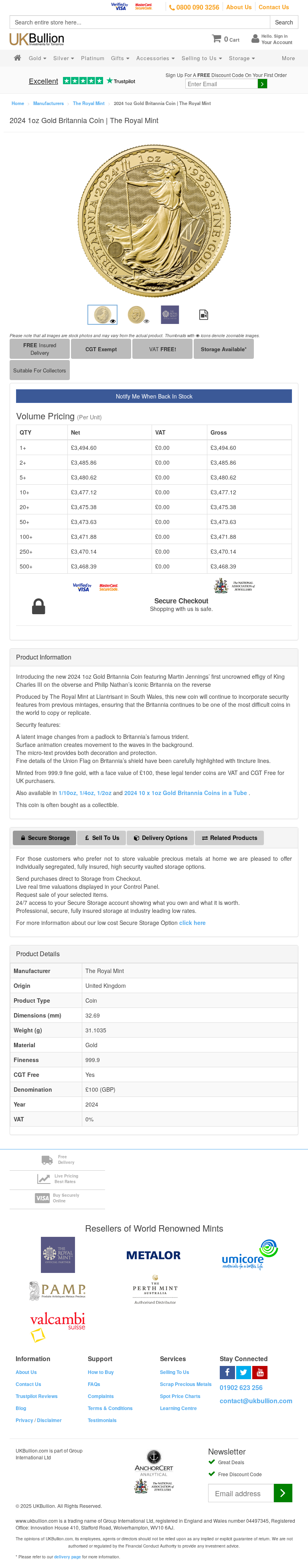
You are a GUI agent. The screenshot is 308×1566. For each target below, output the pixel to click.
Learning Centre (178, 1408)
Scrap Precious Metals (186, 1384)
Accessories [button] (154, 58)
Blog (21, 1408)
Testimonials (102, 1420)
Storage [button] (240, 58)
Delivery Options (164, 838)
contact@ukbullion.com (256, 1400)
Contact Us (274, 7)
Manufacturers (48, 103)
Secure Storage (48, 838)
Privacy (24, 1420)
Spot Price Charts (180, 1396)
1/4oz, (87, 793)
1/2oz (105, 793)
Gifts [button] (118, 58)
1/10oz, (68, 793)
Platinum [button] (93, 58)
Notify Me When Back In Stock (154, 396)
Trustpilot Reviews (37, 1396)
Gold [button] (36, 58)
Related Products (233, 838)
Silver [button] (62, 58)
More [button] (288, 58)
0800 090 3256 (197, 7)
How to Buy (101, 1372)
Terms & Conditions (110, 1408)
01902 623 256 (241, 1387)
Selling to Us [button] (200, 58)
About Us (239, 7)
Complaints (101, 1396)
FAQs (94, 1384)
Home (18, 103)
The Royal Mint (89, 103)
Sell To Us (105, 838)
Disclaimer (49, 1420)
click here (192, 923)
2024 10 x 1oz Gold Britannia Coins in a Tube (186, 793)
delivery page (67, 1557)
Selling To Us (174, 1372)
